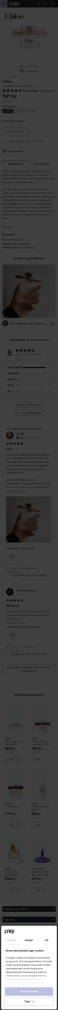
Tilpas (27, 1001)
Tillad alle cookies (29, 991)
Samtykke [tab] (11, 940)
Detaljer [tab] (29, 940)
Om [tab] (46, 940)
